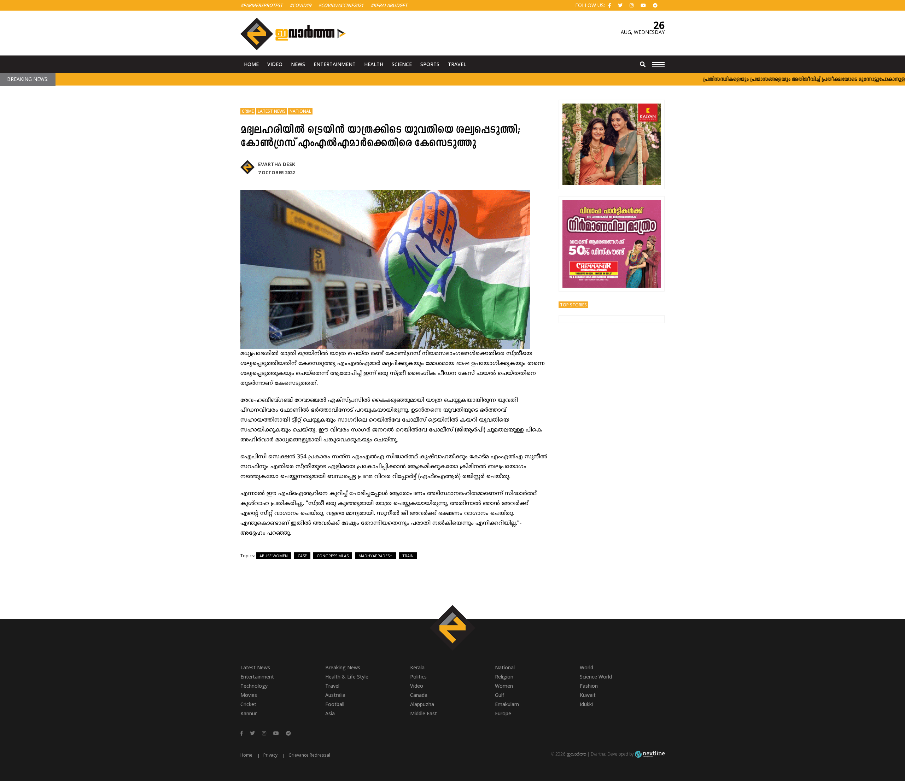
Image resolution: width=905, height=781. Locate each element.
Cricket (248, 704)
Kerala (417, 667)
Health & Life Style (346, 676)
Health (373, 64)
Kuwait (588, 695)
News (298, 64)
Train (408, 555)
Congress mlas (333, 555)
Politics (418, 676)
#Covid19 (300, 5)
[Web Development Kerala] (650, 754)
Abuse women (273, 555)
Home (251, 64)
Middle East (423, 713)
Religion (504, 676)
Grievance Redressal (309, 755)
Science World (596, 676)
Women (504, 685)
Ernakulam (507, 704)
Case (302, 555)
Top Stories (573, 305)
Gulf (499, 695)
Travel (457, 64)
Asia (330, 713)
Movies (248, 695)
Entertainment (335, 64)
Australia (335, 695)
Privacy (270, 755)
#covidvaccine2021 (340, 5)
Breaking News (342, 667)
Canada (418, 695)
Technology (254, 685)
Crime (248, 111)
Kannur (248, 713)
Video (274, 64)
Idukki (586, 704)
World (586, 667)
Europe (503, 713)
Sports (429, 64)
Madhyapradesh (375, 555)
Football (334, 704)
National (300, 111)
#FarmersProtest (261, 5)
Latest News (272, 111)
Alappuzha (422, 704)
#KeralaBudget (388, 5)
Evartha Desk (276, 164)
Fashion (589, 685)
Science (402, 64)
